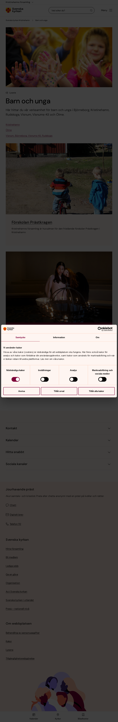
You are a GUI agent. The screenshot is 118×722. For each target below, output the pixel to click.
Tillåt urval (59, 391)
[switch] (44, 379)
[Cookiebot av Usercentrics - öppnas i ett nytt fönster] (102, 329)
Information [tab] (59, 337)
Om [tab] (97, 337)
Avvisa (21, 391)
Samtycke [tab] (20, 337)
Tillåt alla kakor (96, 391)
